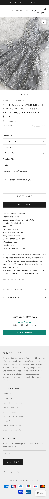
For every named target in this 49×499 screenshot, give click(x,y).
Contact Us (7, 398)
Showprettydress (13, 100)
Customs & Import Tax (12, 430)
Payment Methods (10, 407)
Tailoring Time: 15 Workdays (15, 171)
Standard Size (8, 159)
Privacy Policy (8, 421)
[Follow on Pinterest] (18, 472)
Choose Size (8, 147)
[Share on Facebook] (12, 279)
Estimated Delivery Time (13, 416)
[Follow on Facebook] (4, 472)
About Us (7, 393)
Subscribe (13, 462)
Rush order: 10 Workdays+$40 (18, 180)
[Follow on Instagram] (11, 472)
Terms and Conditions (12, 425)
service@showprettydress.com (25, 273)
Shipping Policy (9, 412)
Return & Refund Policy (13, 403)
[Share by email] (23, 279)
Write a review (24, 332)
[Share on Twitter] (16, 279)
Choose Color (8, 135)
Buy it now (24, 204)
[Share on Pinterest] (20, 279)
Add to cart (24, 196)
